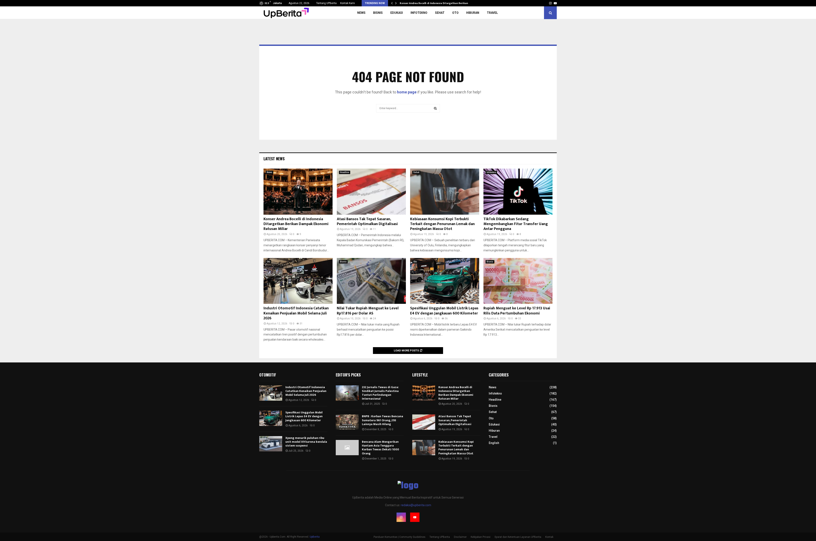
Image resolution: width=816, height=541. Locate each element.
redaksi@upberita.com (416, 505)
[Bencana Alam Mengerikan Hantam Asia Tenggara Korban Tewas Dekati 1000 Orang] (347, 447)
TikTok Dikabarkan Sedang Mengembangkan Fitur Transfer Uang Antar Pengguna (515, 224)
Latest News (274, 158)
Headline (344, 172)
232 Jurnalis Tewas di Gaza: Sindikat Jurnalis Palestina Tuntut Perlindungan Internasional (380, 393)
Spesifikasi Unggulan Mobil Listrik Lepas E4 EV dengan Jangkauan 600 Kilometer (444, 310)
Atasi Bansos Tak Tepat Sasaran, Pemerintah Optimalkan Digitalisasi (367, 221)
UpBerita (315, 536)
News (361, 12)
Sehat (440, 12)
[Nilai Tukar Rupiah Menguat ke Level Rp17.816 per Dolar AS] (371, 281)
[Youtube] (414, 517)
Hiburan (472, 12)
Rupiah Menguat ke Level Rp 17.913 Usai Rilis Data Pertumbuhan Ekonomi (516, 310)
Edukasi (396, 12)
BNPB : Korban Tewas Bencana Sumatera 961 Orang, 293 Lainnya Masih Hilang (382, 420)
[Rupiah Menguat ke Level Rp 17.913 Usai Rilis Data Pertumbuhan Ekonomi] (517, 281)
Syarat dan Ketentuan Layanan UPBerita (517, 536)
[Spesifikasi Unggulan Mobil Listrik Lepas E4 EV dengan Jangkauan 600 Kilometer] (444, 281)
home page (406, 92)
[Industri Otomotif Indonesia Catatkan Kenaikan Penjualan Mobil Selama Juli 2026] (298, 281)
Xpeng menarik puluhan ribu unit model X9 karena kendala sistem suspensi (306, 441)
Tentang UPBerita (326, 3)
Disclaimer (460, 536)
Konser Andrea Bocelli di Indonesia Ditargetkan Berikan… (435, 3)
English (494, 443)
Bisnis (378, 12)
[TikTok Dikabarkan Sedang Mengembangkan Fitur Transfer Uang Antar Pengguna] (517, 192)
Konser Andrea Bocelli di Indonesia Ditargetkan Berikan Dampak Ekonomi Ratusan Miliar (296, 224)
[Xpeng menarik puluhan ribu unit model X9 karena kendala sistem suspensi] (270, 443)
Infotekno (419, 12)
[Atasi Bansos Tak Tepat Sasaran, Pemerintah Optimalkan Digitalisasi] (371, 192)
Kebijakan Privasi (480, 536)
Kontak (549, 536)
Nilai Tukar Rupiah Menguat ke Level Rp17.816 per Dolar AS (368, 310)
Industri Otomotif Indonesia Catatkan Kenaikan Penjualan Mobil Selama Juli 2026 (296, 313)
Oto (455, 12)
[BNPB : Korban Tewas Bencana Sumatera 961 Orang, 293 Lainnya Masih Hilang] (347, 422)
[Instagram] (401, 517)
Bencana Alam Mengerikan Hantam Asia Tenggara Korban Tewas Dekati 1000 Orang (380, 447)
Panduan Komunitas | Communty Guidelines (399, 536)
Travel (492, 12)
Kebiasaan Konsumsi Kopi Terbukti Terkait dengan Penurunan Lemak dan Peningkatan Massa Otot (442, 224)
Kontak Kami (347, 3)
